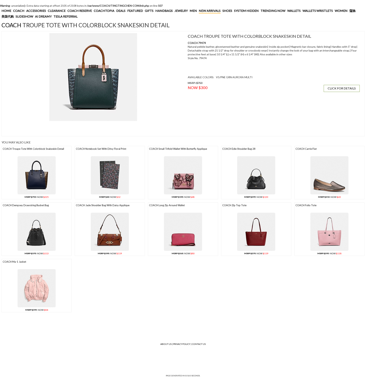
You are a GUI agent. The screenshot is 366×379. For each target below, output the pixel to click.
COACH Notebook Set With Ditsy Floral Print (101, 148)
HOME (6, 10)
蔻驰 (352, 10)
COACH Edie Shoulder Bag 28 (238, 148)
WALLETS (294, 10)
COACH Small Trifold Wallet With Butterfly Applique (178, 148)
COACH (18, 10)
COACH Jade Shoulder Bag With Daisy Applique (102, 205)
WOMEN (341, 10)
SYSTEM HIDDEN (246, 10)
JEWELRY (181, 10)
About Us (166, 344)
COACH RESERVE (79, 10)
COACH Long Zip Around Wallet (167, 205)
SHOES (227, 10)
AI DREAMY (43, 16)
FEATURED (135, 10)
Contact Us (199, 344)
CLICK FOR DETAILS (342, 88)
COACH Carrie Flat (306, 148)
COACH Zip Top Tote (234, 205)
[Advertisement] (73, 128)
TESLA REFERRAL (66, 16)
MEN (193, 10)
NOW (37, 197)
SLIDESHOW (24, 16)
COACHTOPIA (104, 10)
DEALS (120, 10)
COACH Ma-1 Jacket (14, 261)
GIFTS (149, 10)
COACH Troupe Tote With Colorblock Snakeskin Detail (33, 148)
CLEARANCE (57, 10)
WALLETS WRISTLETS (318, 10)
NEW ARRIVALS (210, 10)
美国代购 (8, 16)
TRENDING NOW (273, 10)
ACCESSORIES (36, 10)
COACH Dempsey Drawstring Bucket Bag (26, 205)
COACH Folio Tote (305, 205)
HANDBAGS (164, 10)
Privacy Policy (181, 344)
